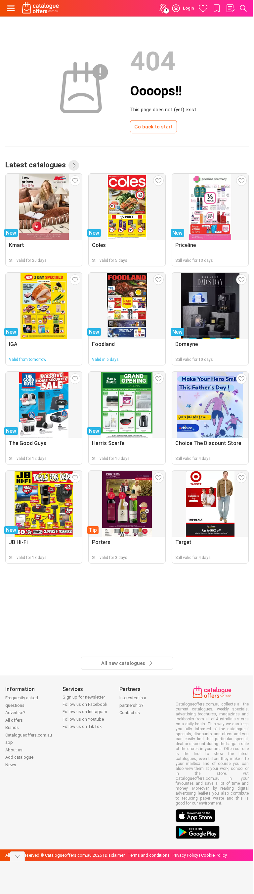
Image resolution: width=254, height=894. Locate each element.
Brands (12, 727)
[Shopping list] (230, 8)
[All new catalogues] (73, 165)
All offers (14, 720)
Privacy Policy (185, 855)
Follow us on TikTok (82, 726)
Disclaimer (115, 855)
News (10, 764)
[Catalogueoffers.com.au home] (40, 8)
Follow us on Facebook (85, 704)
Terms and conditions (149, 855)
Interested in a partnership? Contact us (132, 705)
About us (13, 749)
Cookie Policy (214, 855)
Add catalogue (19, 757)
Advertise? (15, 712)
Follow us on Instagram (85, 711)
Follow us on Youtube (83, 719)
